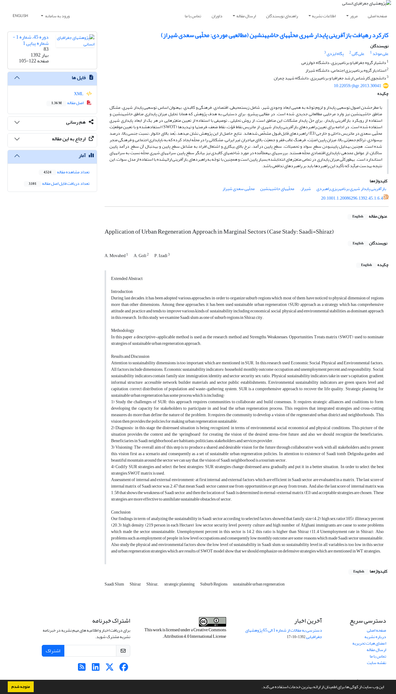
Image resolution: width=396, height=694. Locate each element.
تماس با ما (193, 16)
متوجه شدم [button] (20, 686)
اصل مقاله (67, 103)
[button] (260, 687)
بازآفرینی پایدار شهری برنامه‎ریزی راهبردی (351, 188)
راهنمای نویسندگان (282, 16)
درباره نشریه (375, 637)
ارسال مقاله (246, 16)
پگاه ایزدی (335, 53)
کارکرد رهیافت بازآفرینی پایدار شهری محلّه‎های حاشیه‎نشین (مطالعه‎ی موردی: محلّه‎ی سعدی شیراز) (275, 35)
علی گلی (358, 53)
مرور (354, 16)
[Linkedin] (95, 669)
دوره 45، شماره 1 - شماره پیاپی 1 (31, 40)
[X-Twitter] (109, 669)
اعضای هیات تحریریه (369, 643)
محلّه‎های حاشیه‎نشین (277, 188)
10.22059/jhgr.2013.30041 (357, 86)
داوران (217, 16)
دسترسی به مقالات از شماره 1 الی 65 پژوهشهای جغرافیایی (283, 633)
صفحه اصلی (377, 16)
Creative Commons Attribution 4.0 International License (195, 633)
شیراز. (305, 188)
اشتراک (53, 650)
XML (79, 94)
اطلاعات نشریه (324, 16)
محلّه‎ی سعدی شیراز (238, 188)
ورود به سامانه (57, 16)
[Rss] (81, 669)
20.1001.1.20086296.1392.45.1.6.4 (352, 198)
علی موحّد (380, 53)
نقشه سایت (376, 662)
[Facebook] (123, 669)
